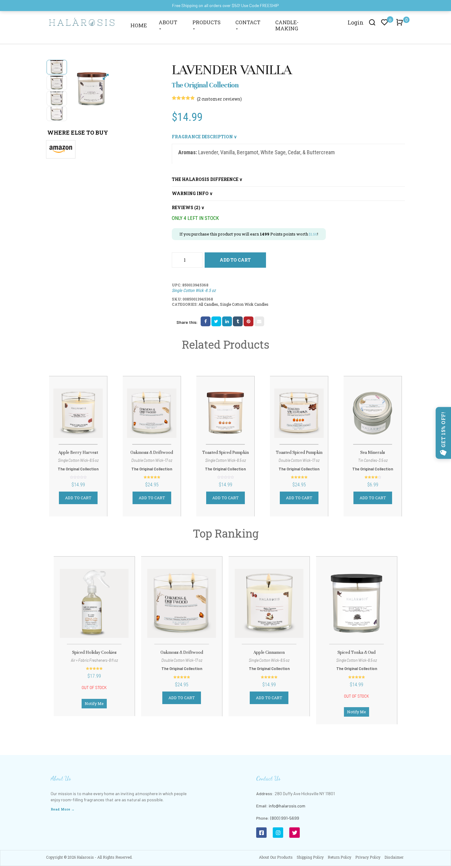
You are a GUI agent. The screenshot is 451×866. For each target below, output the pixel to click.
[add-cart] (63, 415)
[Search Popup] (372, 22)
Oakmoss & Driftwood (151, 452)
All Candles (208, 304)
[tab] (288, 137)
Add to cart (235, 260)
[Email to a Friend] (259, 321)
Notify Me (94, 703)
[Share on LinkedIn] (227, 321)
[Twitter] (294, 832)
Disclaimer (393, 857)
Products (206, 22)
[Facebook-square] (261, 832)
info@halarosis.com (287, 805)
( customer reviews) (219, 99)
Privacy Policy (367, 857)
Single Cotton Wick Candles (244, 304)
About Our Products (276, 857)
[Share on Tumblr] (238, 321)
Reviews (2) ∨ (188, 207)
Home (138, 25)
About (168, 22)
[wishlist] (78, 414)
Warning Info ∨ (192, 193)
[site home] (82, 21)
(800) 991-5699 (284, 818)
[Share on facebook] (205, 321)
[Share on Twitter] (216, 321)
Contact (247, 22)
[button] (400, 25)
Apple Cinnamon (269, 652)
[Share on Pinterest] (248, 321)
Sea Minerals (372, 452)
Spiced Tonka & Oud (356, 652)
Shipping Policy (310, 857)
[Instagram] (278, 832)
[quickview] (93, 414)
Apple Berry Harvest (78, 452)
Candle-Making (287, 25)
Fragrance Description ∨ (204, 137)
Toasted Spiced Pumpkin (225, 452)
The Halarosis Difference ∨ (207, 179)
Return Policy (339, 857)
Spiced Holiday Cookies (94, 652)
